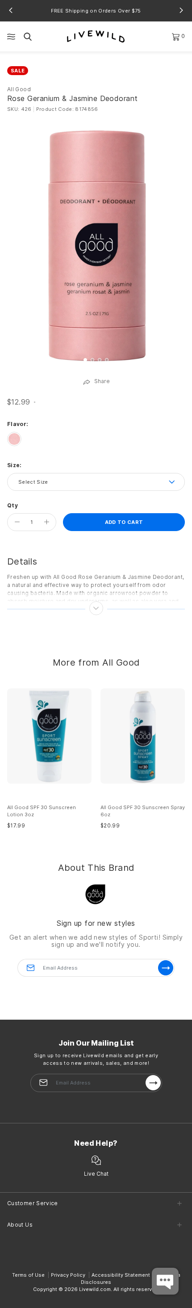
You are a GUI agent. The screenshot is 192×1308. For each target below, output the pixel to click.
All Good (19, 89)
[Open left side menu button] (11, 37)
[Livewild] (96, 36)
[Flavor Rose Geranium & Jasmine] (14, 439)
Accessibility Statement (121, 1275)
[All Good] (96, 893)
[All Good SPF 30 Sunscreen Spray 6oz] (142, 736)
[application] (165, 1281)
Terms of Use (28, 1275)
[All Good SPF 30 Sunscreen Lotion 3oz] (49, 736)
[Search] (28, 37)
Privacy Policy (68, 1275)
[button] (10, 10)
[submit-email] (153, 1082)
